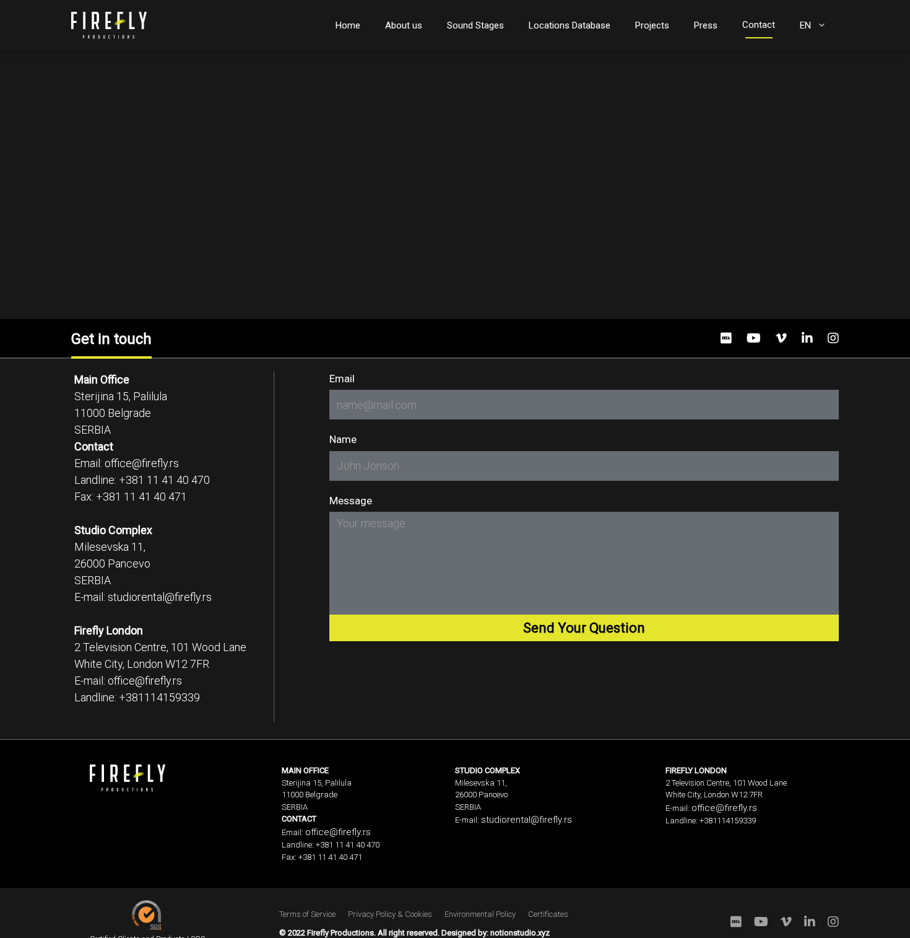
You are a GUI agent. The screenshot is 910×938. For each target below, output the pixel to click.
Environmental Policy (480, 914)
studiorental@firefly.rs (160, 596)
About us (403, 25)
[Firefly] (109, 24)
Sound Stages (475, 25)
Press (705, 25)
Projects (652, 25)
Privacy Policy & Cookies (390, 914)
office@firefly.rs (142, 463)
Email (342, 378)
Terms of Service (307, 914)
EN (805, 25)
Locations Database (569, 25)
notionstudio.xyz (520, 932)
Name (343, 439)
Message (350, 500)
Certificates (548, 914)
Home (348, 25)
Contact (758, 24)
